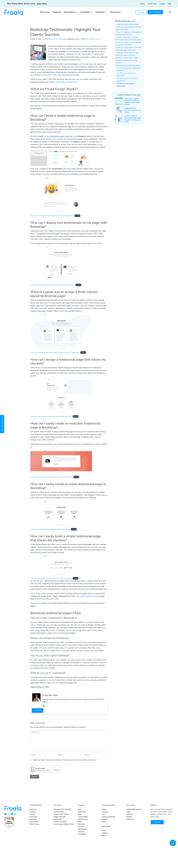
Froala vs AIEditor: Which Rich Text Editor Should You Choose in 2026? (132, 119)
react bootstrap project (90, 596)
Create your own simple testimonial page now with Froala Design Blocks (51, 216)
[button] (71, 12)
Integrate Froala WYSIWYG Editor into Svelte (132, 110)
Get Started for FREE (2, 424)
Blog (169, 4)
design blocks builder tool (56, 139)
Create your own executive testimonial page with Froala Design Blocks (51, 477)
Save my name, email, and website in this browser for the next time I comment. (65, 760)
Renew (142, 4)
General (97, 39)
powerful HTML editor (53, 75)
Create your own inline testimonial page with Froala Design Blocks (50, 529)
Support (162, 4)
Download (77, 216)
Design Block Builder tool (66, 82)
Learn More (42, 3)
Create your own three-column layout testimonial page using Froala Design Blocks (54, 352)
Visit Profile (37, 710)
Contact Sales (152, 4)
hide (133, 21)
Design (91, 39)
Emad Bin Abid (56, 39)
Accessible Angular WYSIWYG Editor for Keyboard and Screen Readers (132, 101)
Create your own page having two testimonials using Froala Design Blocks (52, 285)
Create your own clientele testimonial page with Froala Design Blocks (50, 416)
